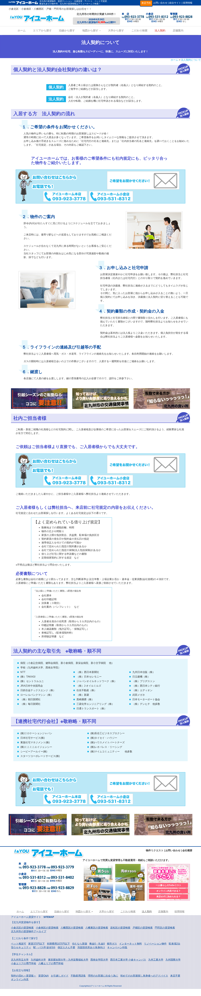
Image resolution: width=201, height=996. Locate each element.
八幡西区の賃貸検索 (72, 927)
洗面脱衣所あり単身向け (91, 947)
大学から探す (116, 30)
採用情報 (187, 2)
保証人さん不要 (66, 947)
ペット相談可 (18, 943)
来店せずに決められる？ (168, 896)
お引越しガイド (59, 975)
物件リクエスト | (155, 850)
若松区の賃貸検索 (120, 927)
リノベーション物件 (155, 943)
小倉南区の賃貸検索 (47, 927)
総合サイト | (175, 2)
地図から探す (90, 30)
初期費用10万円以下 (58, 943)
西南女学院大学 (99, 959)
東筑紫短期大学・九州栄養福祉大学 (68, 959)
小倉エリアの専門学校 (23, 963)
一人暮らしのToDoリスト (168, 885)
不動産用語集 (78, 975)
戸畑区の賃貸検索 (143, 927)
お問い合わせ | (161, 2)
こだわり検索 (139, 30)
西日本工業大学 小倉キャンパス (128, 959)
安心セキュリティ (21, 947)
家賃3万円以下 (36, 943)
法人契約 (160, 30)
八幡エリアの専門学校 (50, 963)
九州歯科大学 (38, 959)
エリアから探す (42, 30)
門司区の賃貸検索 (165, 927)
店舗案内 (178, 30)
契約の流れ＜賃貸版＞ (23, 975)
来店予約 (146, 3)
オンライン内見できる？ (168, 891)
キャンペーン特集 (117, 947)
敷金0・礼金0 (97, 943)
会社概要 (187, 850)
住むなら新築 (79, 943)
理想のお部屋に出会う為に (103, 975)
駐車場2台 (174, 943)
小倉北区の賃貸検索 (22, 927)
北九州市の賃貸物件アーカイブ (28, 931)
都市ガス (112, 943)
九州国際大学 (173, 959)
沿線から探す (67, 30)
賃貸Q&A (43, 975)
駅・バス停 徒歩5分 (44, 947)
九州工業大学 (155, 959)
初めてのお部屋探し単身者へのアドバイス (144, 975)
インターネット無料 (130, 943)
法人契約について (191, 60)
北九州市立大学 (20, 959)
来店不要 (175, 975)
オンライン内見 (20, 979)
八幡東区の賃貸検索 (96, 927)
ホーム (22, 30)
